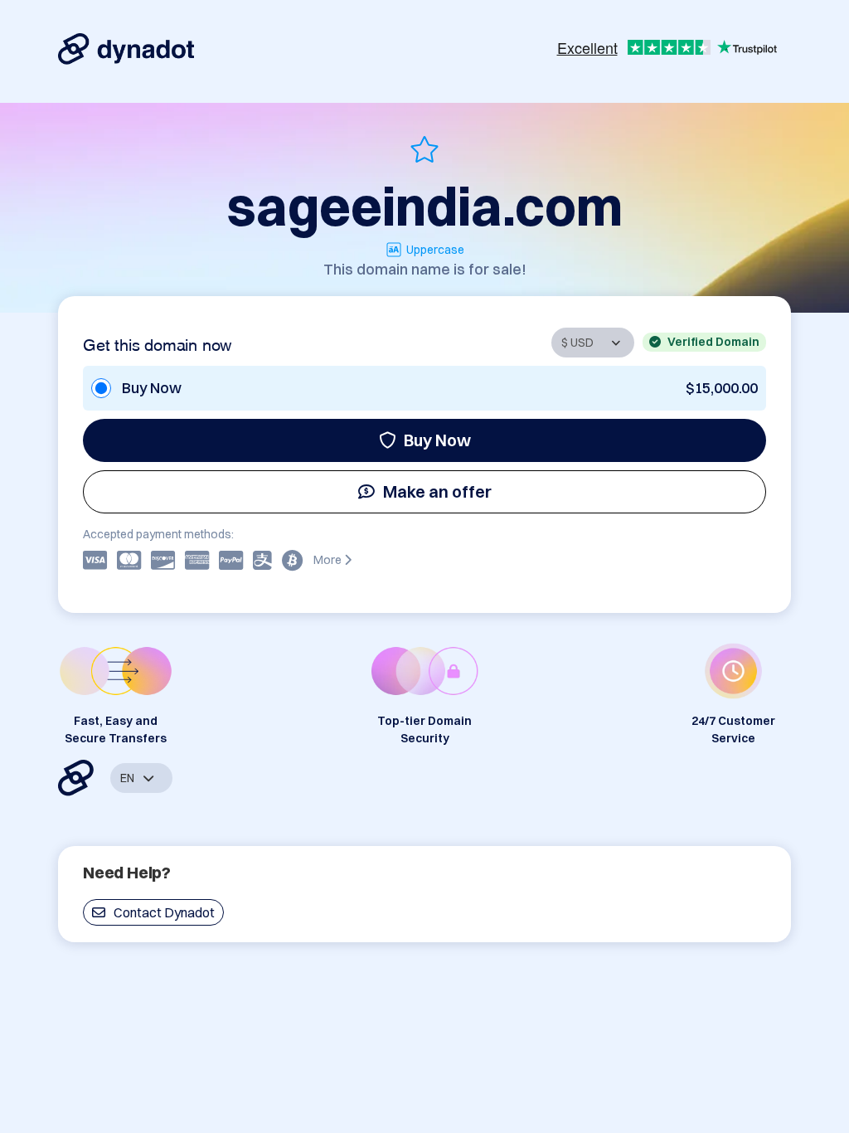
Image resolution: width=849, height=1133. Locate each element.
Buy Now (437, 440)
